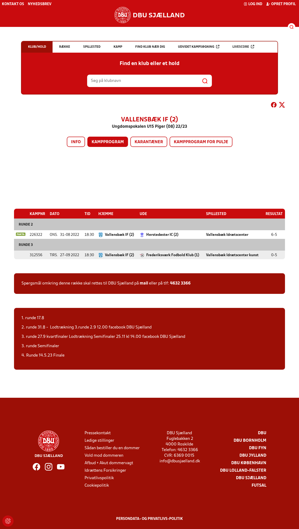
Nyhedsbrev (39, 4)
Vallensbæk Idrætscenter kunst (232, 255)
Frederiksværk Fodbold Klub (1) (172, 255)
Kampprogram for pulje (201, 142)
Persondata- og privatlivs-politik (149, 519)
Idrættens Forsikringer (105, 471)
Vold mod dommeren (104, 456)
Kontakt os (13, 4)
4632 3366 (180, 283)
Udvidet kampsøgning (196, 46)
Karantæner (149, 142)
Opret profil (283, 4)
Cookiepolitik (97, 486)
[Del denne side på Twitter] (282, 105)
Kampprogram (108, 142)
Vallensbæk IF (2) (119, 235)
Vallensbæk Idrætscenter (227, 235)
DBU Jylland (252, 456)
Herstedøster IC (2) (162, 235)
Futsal (259, 486)
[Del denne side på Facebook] (274, 105)
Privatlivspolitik (99, 478)
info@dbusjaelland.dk (180, 461)
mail (144, 283)
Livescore (240, 46)
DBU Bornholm (250, 441)
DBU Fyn (257, 448)
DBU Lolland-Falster (243, 471)
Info (76, 142)
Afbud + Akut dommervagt (109, 463)
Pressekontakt (98, 433)
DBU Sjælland (251, 478)
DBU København (248, 463)
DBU (262, 433)
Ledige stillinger (99, 441)
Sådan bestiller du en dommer (112, 448)
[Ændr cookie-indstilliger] (8, 521)
